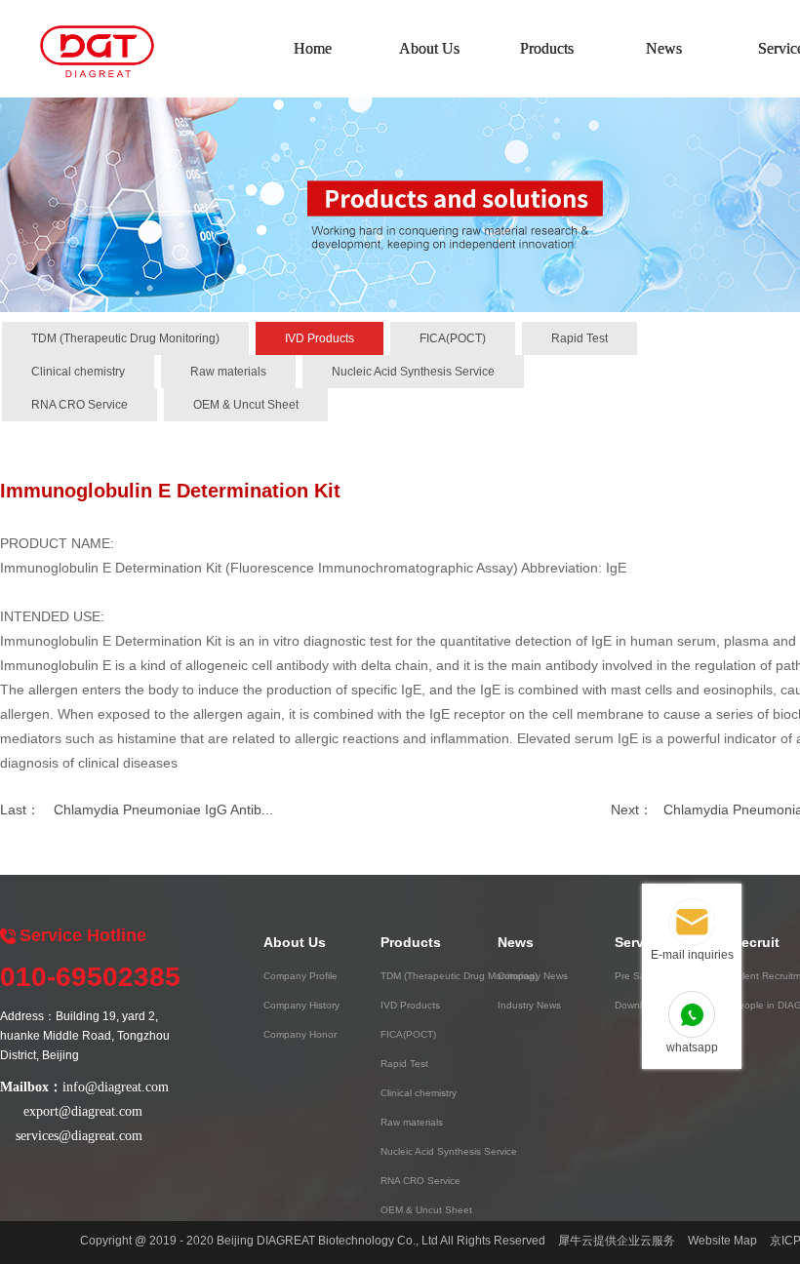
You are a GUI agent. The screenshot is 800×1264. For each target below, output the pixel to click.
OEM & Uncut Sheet (246, 405)
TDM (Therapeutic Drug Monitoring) (125, 338)
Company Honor (300, 1034)
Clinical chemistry (78, 371)
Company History (301, 1005)
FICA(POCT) (453, 338)
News (664, 48)
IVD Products (319, 338)
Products (547, 48)
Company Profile (300, 975)
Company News (533, 975)
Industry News (529, 1005)
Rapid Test (579, 338)
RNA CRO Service (79, 405)
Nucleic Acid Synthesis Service (413, 371)
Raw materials (228, 371)
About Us (429, 48)
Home (313, 48)
